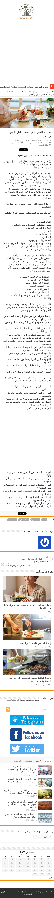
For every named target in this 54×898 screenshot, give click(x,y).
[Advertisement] (27, 51)
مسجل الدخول (19, 700)
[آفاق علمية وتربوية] (27, 11)
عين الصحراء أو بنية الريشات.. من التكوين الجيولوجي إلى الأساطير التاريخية (22, 804)
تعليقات (28, 761)
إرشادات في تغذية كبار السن (35, 642)
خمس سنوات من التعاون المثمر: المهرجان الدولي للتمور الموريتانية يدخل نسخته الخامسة (21, 769)
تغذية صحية (12, 520)
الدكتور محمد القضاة (40, 140)
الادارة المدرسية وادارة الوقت (18, 564)
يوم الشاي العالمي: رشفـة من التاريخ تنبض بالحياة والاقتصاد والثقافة (20, 791)
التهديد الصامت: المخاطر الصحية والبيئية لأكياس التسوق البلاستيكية (21, 780)
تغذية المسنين (24, 520)
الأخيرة (48, 761)
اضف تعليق (15, 143)
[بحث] (8, 709)
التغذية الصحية (23, 92)
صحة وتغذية (36, 92)
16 (42, 866)
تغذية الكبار (35, 520)
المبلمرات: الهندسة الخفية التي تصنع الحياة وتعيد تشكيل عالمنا (20, 815)
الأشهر (38, 761)
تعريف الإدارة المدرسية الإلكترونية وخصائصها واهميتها (34, 559)
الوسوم (17, 761)
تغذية (44, 520)
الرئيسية (47, 92)
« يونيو (49, 877)
